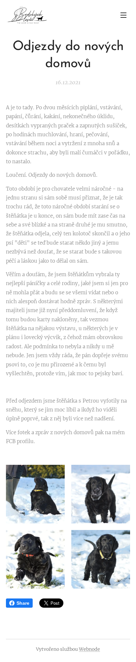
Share (23, 603)
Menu (123, 14)
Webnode (89, 649)
